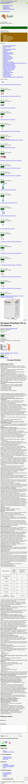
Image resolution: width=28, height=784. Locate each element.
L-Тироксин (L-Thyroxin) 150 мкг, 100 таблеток (11, 264)
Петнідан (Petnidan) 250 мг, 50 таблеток (12, 296)
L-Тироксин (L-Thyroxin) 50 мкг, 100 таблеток (11, 276)
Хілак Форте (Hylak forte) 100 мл (8, 147)
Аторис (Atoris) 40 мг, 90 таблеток (8, 107)
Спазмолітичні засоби (8, 70)
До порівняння (4, 339)
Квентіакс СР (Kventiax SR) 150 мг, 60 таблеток (11, 160)
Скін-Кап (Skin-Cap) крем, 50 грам (8, 189)
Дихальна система (7, 56)
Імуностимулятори (7, 36)
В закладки (3, 338)
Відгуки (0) (5, 357)
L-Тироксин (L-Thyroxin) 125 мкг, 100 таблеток (11, 253)
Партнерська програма (8, 766)
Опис (2, 357)
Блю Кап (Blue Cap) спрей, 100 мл (8, 215)
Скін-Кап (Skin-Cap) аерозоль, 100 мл (9, 202)
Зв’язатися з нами (7, 756)
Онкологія (5, 41)
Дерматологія (6, 54)
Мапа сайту (5, 759)
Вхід (2, 11)
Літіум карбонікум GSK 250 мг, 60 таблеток (10, 131)
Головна (2, 295)
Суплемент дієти (7, 71)
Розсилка (5, 776)
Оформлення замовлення (8, 9)
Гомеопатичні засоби (7, 52)
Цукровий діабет (7, 75)
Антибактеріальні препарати (9, 49)
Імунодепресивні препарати (9, 45)
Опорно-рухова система (8, 61)
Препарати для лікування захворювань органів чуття (15, 63)
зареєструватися (6, 11)
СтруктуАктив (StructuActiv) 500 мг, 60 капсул (11, 84)
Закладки (5, 775)
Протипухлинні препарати (9, 67)
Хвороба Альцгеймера (8, 72)
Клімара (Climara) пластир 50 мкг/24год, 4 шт (11, 96)
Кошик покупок (6, 7)
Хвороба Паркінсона (7, 74)
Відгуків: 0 (9, 340)
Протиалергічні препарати (9, 64)
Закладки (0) (6, 6)
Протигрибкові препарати (9, 65)
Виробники (5, 764)
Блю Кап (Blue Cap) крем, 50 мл (8, 228)
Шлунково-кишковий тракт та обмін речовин (13, 77)
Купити (2, 356)
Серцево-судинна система (9, 68)
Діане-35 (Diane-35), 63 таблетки (8, 119)
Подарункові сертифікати (8, 765)
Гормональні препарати (8, 37)
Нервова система (7, 40)
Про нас (5, 750)
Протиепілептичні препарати (9, 66)
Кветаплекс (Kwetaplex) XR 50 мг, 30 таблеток (11, 175)
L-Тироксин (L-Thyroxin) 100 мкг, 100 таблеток (11, 241)
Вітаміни (5, 51)
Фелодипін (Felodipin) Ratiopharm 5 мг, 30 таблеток (12, 139)
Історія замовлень (7, 773)
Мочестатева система (8, 58)
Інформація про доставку (8, 751)
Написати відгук (16, 340)
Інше (4, 47)
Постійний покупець (7, 5)
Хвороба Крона (6, 73)
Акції (4, 767)
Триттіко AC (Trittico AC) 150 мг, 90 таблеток (10, 168)
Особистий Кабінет (7, 772)
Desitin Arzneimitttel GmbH (11, 328)
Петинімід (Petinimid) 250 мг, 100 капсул (9, 353)
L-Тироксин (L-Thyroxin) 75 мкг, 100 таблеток (11, 288)
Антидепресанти (7, 50)
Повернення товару (7, 758)
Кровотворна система (8, 38)
